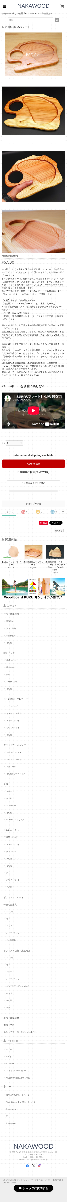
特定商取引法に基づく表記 (18, 1078)
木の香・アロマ (13, 858)
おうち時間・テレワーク (15, 699)
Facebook (11, 1109)
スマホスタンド (13, 720)
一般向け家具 (10, 904)
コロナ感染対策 (11, 614)
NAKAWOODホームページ (18, 1095)
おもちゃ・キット (12, 830)
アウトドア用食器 (13, 759)
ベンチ (9, 972)
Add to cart (33, 463)
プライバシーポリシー (16, 1070)
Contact (10, 1063)
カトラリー (11, 805)
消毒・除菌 (11, 628)
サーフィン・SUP (13, 752)
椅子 (8, 919)
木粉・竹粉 (9, 1025)
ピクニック (11, 766)
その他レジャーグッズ (15, 773)
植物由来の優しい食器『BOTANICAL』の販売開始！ (27, 13)
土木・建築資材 (11, 1017)
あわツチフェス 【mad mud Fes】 (20, 1032)
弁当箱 (9, 798)
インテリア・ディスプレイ (17, 986)
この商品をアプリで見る (33, 483)
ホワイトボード (13, 880)
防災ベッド (11, 667)
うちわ (9, 866)
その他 (9, 642)
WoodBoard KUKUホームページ (21, 1102)
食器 (5, 784)
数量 (3, 443)
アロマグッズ (12, 706)
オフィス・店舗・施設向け (16, 950)
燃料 (8, 674)
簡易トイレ (11, 660)
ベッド (9, 926)
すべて (10, 511)
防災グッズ (9, 653)
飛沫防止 (10, 621)
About (9, 1049)
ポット (9, 873)
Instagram (11, 1123)
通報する (58, 531)
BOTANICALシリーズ (15, 819)
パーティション (13, 681)
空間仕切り (11, 635)
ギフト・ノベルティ (13, 897)
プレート (10, 791)
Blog (8, 1056)
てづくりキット (13, 727)
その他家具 (11, 940)
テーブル (10, 912)
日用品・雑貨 (10, 837)
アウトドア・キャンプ (14, 745)
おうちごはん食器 (13, 713)
